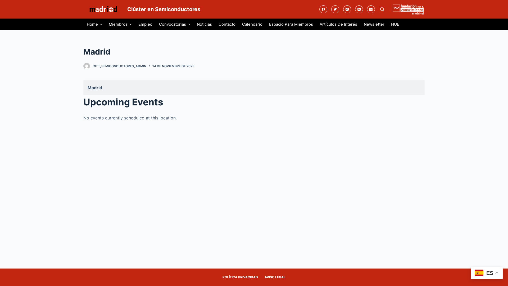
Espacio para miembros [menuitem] (291, 24)
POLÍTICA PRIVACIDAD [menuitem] (240, 277)
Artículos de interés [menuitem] (338, 24)
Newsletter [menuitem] (374, 24)
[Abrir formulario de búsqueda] (382, 9)
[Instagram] (347, 9)
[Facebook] (323, 9)
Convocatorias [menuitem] (172, 24)
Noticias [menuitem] (204, 24)
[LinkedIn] (371, 9)
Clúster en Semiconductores (163, 9)
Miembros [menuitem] (118, 24)
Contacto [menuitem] (227, 24)
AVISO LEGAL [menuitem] (275, 277)
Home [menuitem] (92, 24)
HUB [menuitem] (395, 24)
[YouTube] (359, 9)
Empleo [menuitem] (145, 24)
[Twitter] (335, 9)
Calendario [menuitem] (252, 24)
